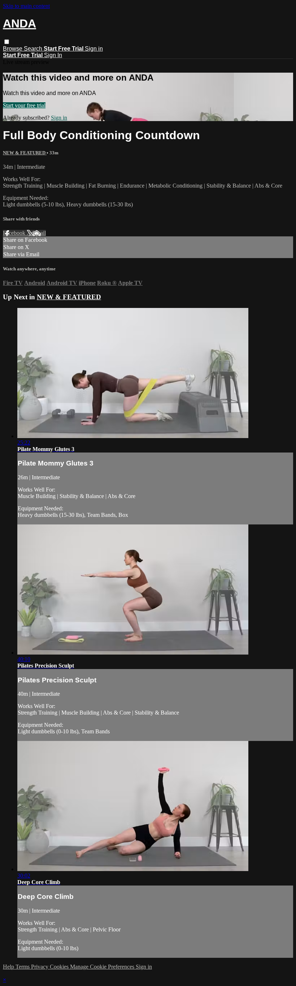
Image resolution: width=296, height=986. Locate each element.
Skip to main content (26, 6)
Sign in (94, 49)
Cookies (60, 967)
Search (34, 49)
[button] (6, 41)
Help (9, 967)
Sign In (53, 55)
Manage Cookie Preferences (103, 967)
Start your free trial (24, 105)
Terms (23, 967)
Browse (13, 49)
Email (39, 233)
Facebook (15, 233)
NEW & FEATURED (25, 152)
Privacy (40, 967)
